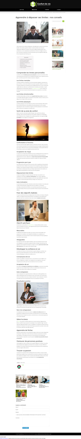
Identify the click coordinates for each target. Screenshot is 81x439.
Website (17, 412)
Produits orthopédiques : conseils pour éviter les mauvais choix (44, 386)
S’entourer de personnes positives (25, 66)
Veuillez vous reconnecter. (4, 438)
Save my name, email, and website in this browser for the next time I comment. (31, 414)
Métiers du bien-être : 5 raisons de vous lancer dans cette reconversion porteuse (21, 386)
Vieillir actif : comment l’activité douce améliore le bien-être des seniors (21, 400)
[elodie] (19, 368)
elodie (23, 365)
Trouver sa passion (23, 67)
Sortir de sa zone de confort (24, 60)
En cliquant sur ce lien (36, 88)
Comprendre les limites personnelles (26, 59)
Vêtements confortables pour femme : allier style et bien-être (32, 386)
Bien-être (35, 9)
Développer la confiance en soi (25, 62)
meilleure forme (30, 224)
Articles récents (22, 362)
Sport (59, 9)
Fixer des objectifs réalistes (24, 61)
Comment (17, 417)
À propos (18, 362)
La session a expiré (3, 436)
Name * (17, 407)
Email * (17, 409)
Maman (47, 9)
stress (19, 321)
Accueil (22, 9)
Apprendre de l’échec (23, 65)
